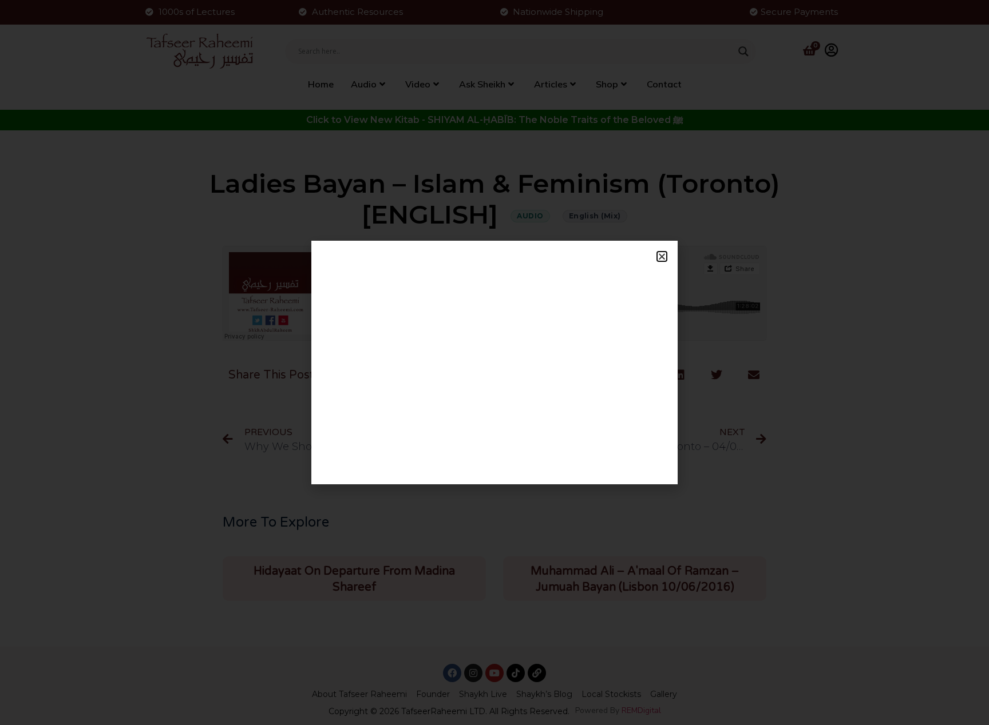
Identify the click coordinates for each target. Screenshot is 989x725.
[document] (494, 362)
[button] (662, 256)
